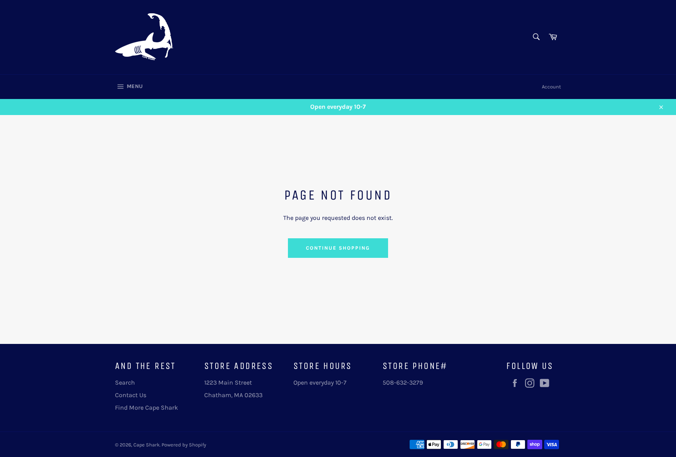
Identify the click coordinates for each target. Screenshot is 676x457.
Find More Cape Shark (146, 407)
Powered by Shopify (184, 445)
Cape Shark (146, 445)
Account (551, 87)
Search (125, 382)
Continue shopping (338, 248)
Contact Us (130, 395)
